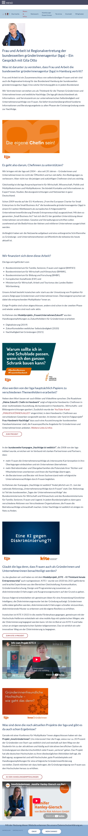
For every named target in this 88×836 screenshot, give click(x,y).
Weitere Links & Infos (41, 427)
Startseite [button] (15, 14)
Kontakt (68, 14)
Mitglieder (79, 14)
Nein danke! (51, 831)
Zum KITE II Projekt (15, 636)
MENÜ (9, 2)
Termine (58, 14)
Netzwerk (34, 14)
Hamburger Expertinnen (47, 14)
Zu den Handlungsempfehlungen (22, 777)
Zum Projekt (12, 434)
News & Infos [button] (25, 13)
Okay (34, 831)
